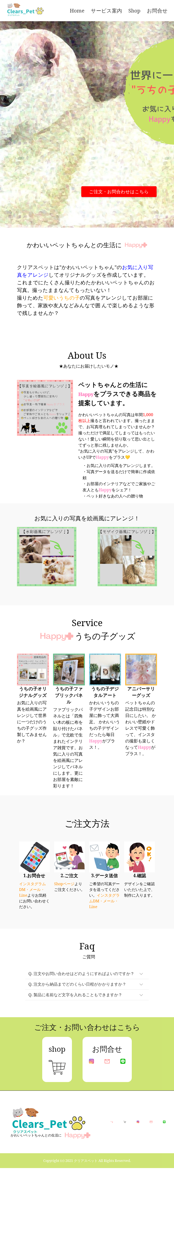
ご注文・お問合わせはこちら (119, 191)
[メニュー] (54, 10)
